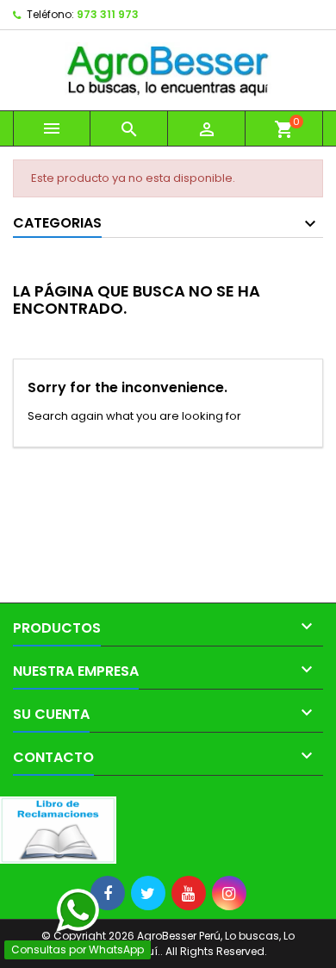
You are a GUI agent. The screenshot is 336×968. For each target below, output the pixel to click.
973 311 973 (108, 14)
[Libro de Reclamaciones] (58, 829)
